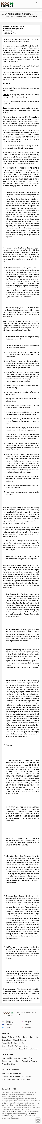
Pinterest (28, 1028)
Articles (9, 1058)
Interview (17, 1058)
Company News (7, 1061)
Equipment (27, 1046)
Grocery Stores (6, 1040)
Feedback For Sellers (8, 1064)
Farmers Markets (7, 1043)
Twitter (8, 1028)
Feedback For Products (29, 1061)
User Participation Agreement (13, 29)
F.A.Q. (28, 1079)
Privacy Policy (7, 31)
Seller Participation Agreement (13, 26)
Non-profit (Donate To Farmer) (28, 1049)
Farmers (25, 1037)
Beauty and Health (7, 1046)
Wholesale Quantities (19, 1040)
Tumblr (27, 1025)
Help (18, 1079)
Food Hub (17, 1043)
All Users (18, 1037)
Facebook (9, 1025)
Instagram (28, 1022)
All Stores (11, 1037)
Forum (23, 1079)
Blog (16, 1061)
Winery (24, 1043)
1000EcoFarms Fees (9, 33)
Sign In (4, 1037)
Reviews (24, 1058)
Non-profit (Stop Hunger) (9, 1049)
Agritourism (18, 1046)
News (3, 1058)
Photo (31, 1058)
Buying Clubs (34, 1037)
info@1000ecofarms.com (9, 1112)
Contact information (9, 1021)
